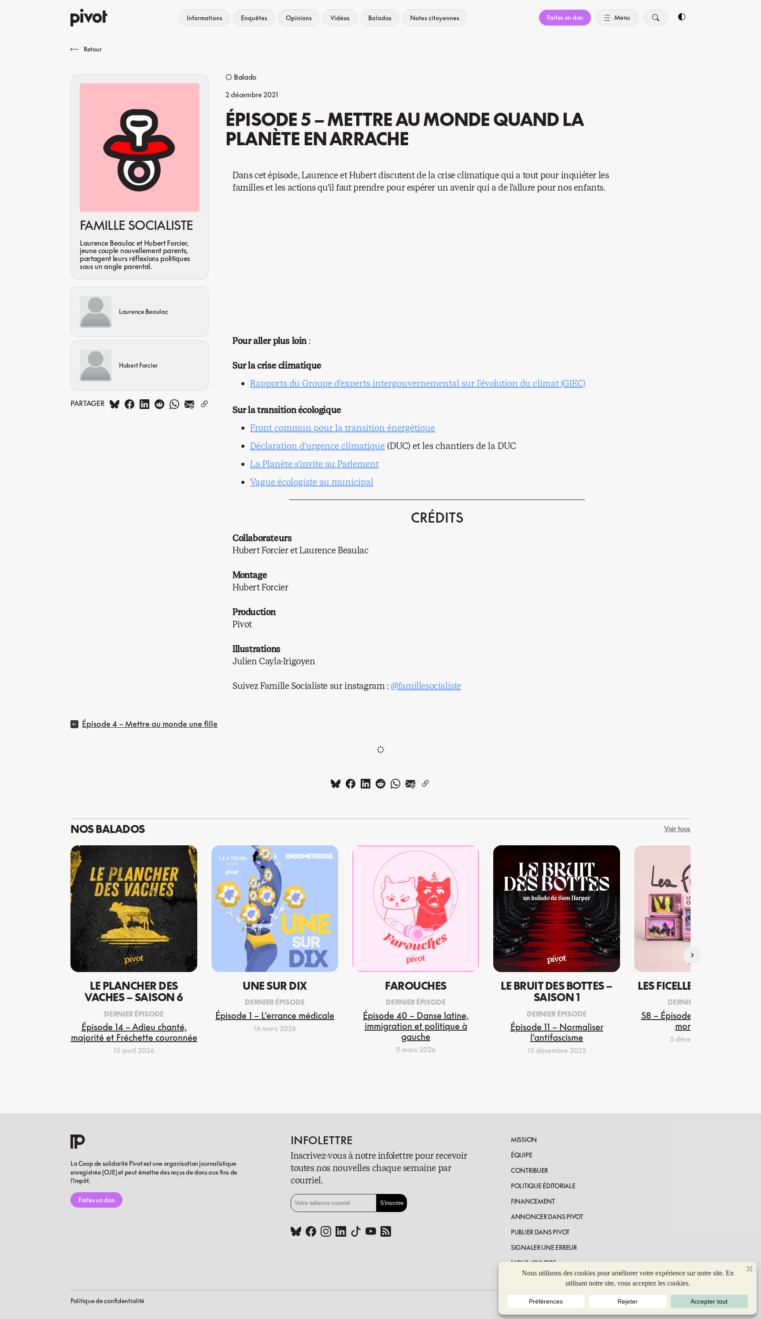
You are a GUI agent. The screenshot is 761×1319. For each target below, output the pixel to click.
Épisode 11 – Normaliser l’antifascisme (556, 1032)
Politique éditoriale (543, 1186)
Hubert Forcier (138, 365)
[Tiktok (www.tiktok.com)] (356, 1232)
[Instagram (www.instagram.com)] (326, 1232)
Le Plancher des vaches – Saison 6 (134, 991)
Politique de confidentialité (107, 1300)
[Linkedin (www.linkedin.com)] (341, 1232)
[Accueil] (88, 17)
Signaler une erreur (544, 1247)
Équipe (521, 1155)
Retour (92, 49)
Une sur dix (275, 986)
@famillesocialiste (426, 686)
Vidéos (340, 18)
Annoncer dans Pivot (547, 1216)
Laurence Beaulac (143, 311)
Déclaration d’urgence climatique (317, 446)
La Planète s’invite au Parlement (314, 464)
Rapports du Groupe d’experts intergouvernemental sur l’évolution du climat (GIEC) (418, 384)
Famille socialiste (136, 225)
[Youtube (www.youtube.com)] (371, 1232)
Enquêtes (254, 18)
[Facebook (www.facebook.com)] (311, 1232)
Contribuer (529, 1170)
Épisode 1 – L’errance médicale (274, 1015)
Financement (533, 1201)
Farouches (416, 986)
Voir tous (677, 829)
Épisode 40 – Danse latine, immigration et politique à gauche (416, 1026)
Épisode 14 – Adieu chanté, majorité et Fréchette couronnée (134, 1032)
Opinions (299, 18)
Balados (380, 18)
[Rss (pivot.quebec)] (385, 1232)
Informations (204, 18)
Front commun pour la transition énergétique (342, 428)
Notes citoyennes (434, 18)
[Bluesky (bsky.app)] (296, 1232)
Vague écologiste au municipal (311, 482)
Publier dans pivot (540, 1232)
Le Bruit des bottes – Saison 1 (557, 991)
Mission (524, 1139)
